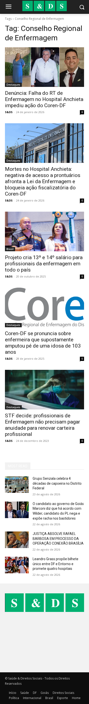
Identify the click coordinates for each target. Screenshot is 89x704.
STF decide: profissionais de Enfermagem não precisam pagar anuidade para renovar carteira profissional (42, 425)
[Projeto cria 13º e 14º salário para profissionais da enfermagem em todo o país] (44, 231)
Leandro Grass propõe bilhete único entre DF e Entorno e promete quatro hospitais (55, 564)
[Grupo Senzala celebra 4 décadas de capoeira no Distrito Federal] (17, 484)
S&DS (9, 112)
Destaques (13, 84)
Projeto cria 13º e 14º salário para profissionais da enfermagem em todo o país (44, 263)
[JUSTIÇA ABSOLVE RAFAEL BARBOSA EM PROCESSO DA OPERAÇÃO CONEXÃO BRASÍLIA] (17, 539)
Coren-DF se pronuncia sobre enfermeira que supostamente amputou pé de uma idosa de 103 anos (43, 342)
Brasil (10, 249)
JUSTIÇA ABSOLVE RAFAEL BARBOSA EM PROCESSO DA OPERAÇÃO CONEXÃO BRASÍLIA (58, 538)
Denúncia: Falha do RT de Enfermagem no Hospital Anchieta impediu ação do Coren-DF (44, 99)
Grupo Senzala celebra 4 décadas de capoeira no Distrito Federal (57, 483)
